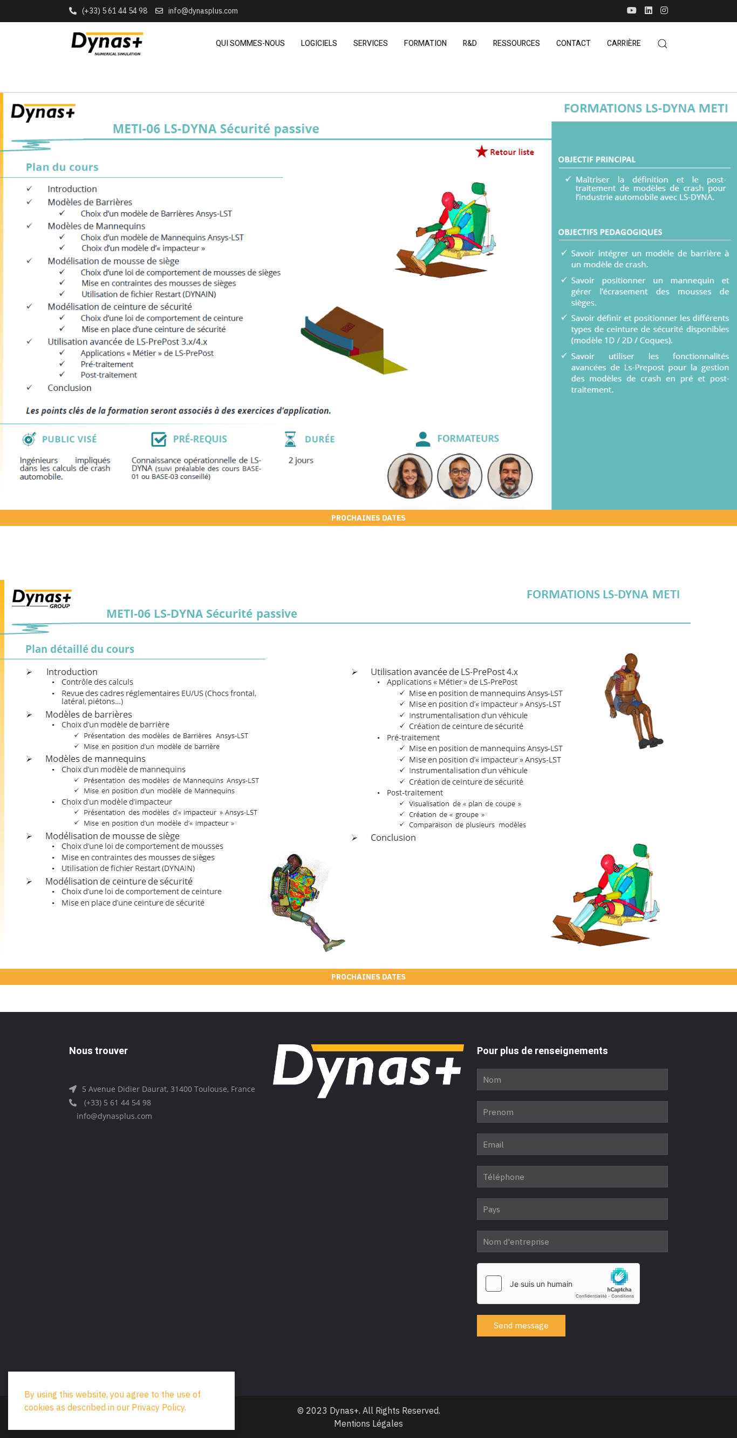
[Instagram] (664, 11)
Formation (425, 43)
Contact (573, 43)
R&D (470, 43)
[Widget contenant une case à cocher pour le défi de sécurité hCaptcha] (558, 1283)
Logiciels (319, 43)
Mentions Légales (368, 1423)
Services (370, 43)
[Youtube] (632, 11)
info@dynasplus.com (203, 11)
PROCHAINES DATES (368, 518)
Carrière (624, 43)
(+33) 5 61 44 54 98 (114, 11)
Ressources (516, 43)
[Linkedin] (648, 11)
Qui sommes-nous (250, 43)
